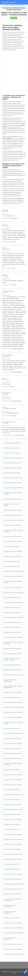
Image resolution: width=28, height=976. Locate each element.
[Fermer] (25, 961)
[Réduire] (23, 961)
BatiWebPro (16, 974)
